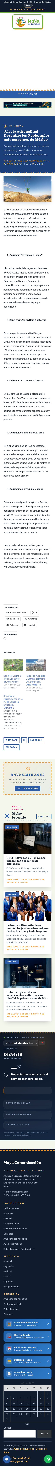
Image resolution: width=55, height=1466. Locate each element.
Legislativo (9, 1266)
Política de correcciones (15, 1228)
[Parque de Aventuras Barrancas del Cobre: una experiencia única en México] (36, 665)
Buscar (7, 1427)
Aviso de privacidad (13, 1244)
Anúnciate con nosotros (15, 1239)
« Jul (26, 1424)
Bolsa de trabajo (11, 1309)
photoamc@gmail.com (17, 1192)
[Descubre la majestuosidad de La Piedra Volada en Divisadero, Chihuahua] (15, 712)
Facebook (36, 740)
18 (14, 1409)
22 (41, 1409)
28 (34, 1414)
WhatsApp (12, 740)
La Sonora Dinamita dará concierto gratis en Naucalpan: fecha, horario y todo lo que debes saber (27, 929)
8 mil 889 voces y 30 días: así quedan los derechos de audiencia (25, 860)
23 (48, 1409)
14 (34, 1403)
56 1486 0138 (23, 1195)
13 (27, 1403)
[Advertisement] (27, 60)
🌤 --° (28, 5)
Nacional (8, 1271)
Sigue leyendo (19, 815)
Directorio (8, 1218)
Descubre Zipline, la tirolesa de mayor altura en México (12, 679)
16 (48, 1403)
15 (41, 1403)
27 (27, 1414)
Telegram (11, 747)
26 (20, 1414)
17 (7, 1409)
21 (34, 1409)
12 (21, 1403)
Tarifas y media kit (12, 1304)
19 (20, 1409)
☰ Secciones (27, 94)
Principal (16, 126)
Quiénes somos (11, 1208)
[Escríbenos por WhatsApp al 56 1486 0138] (48, 1459)
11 (14, 1403)
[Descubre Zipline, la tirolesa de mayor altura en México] (13, 665)
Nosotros (8, 1213)
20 (27, 1409)
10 (7, 1403)
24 (7, 1414)
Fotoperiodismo (11, 1286)
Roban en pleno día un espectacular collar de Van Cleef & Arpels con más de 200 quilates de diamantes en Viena (27, 996)
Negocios (8, 1281)
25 (14, 1414)
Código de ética (11, 1223)
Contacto (8, 1234)
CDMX (7, 1276)
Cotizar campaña (27, 788)
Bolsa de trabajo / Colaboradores (19, 1249)
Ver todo (44, 817)
